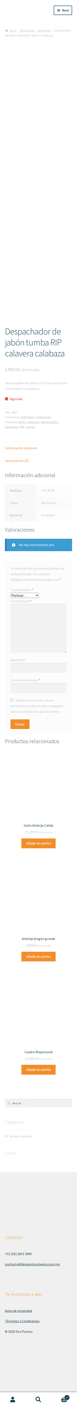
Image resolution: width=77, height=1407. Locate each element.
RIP (22, 427)
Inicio (13, 30)
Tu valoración (21, 601)
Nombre (17, 660)
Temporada (27, 30)
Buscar (38, 1399)
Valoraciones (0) (16, 460)
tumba (30, 427)
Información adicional (21, 448)
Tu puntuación (22, 590)
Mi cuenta (13, 1399)
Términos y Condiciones (22, 1321)
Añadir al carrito (38, 843)
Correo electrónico (25, 680)
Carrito (59, 1396)
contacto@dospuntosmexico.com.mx (32, 1264)
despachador (49, 422)
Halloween (44, 30)
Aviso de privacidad (18, 1311)
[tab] (38, 448)
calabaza (33, 422)
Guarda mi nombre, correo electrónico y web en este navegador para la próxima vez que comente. (37, 706)
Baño (21, 422)
